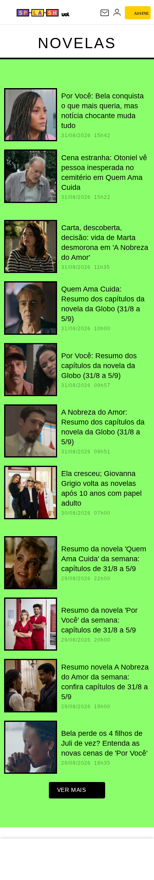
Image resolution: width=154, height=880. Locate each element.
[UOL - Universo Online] (65, 14)
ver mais (71, 790)
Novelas (77, 43)
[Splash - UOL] (37, 12)
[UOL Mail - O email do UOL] (105, 13)
